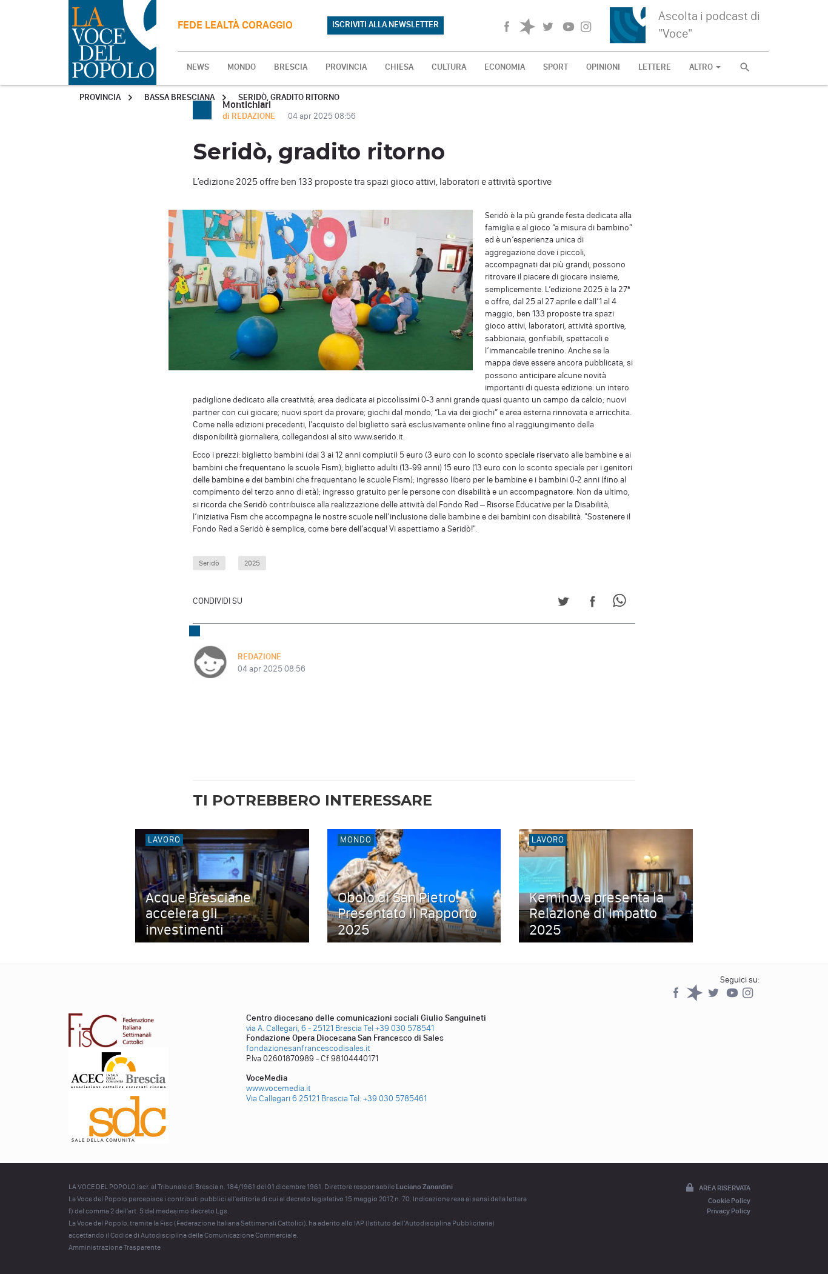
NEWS (198, 67)
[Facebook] (676, 998)
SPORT (555, 67)
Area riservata (724, 1188)
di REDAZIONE (249, 116)
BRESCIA (290, 67)
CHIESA (399, 67)
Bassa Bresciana (179, 97)
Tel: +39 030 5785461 (388, 1098)
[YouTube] (733, 998)
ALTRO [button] (702, 67)
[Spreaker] (695, 998)
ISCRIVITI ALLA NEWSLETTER (385, 24)
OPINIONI (603, 67)
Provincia (100, 97)
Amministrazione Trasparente (114, 1247)
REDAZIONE (259, 657)
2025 (252, 563)
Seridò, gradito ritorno (288, 97)
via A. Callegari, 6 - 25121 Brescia (304, 1028)
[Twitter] (714, 998)
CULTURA (449, 67)
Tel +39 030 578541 (399, 1028)
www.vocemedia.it (278, 1088)
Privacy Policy (728, 1211)
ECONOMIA (504, 67)
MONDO (241, 67)
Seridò (209, 563)
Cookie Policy (729, 1200)
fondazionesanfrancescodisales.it (308, 1048)
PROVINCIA (346, 67)
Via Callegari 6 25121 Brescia (297, 1098)
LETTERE (654, 67)
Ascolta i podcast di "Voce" (709, 24)
